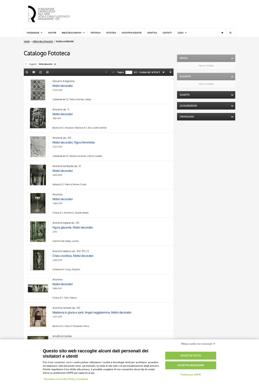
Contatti (167, 33)
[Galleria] (34, 72)
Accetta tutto (190, 355)
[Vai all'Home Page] (52, 14)
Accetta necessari (191, 365)
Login (181, 33)
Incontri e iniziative (131, 33)
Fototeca (111, 33)
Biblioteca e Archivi (72, 33)
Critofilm (95, 33)
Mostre (52, 33)
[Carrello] (222, 32)
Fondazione (33, 33)
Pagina (120, 72)
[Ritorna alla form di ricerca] (27, 72)
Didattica (152, 33)
